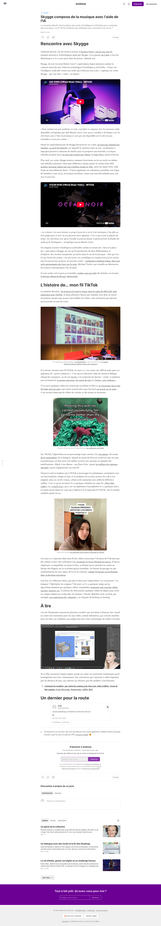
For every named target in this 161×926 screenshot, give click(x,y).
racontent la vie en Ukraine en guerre (93, 561)
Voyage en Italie (82, 734)
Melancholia (72, 276)
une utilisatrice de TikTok (95, 448)
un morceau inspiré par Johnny (76, 154)
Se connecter (151, 4)
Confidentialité (80, 910)
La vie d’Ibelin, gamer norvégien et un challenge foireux (68, 860)
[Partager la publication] (129, 4)
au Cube (105, 55)
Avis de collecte (102, 910)
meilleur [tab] (45, 821)
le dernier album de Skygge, (54, 276)
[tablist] (51, 793)
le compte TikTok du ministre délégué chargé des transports (86, 363)
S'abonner (138, 4)
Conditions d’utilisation (91, 764)
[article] (80, 832)
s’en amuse (103, 454)
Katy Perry (99, 154)
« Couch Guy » (57, 486)
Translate (45, 12)
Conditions (91, 910)
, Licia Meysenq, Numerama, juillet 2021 (74, 689)
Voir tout (46, 877)
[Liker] (43, 37)
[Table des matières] (2, 463)
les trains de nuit (83, 380)
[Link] (37, 43)
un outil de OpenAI (58, 148)
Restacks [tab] (58, 793)
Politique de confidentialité (91, 769)
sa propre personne (66, 380)
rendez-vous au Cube (87, 273)
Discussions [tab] (62, 821)
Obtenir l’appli (91, 916)
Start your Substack (73, 916)
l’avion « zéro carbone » (105, 380)
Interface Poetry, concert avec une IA (96, 51)
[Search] (124, 4)
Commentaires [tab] (47, 793)
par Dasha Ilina (80, 362)
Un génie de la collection (53, 826)
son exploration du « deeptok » (63, 597)
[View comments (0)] (48, 37)
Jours (64, 264)
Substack (65, 921)
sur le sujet (71, 264)
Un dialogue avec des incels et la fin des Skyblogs (65, 843)
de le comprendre (49, 457)
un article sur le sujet (106, 389)
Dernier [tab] (53, 821)
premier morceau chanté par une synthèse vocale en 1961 (67, 166)
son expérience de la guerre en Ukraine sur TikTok (87, 552)
